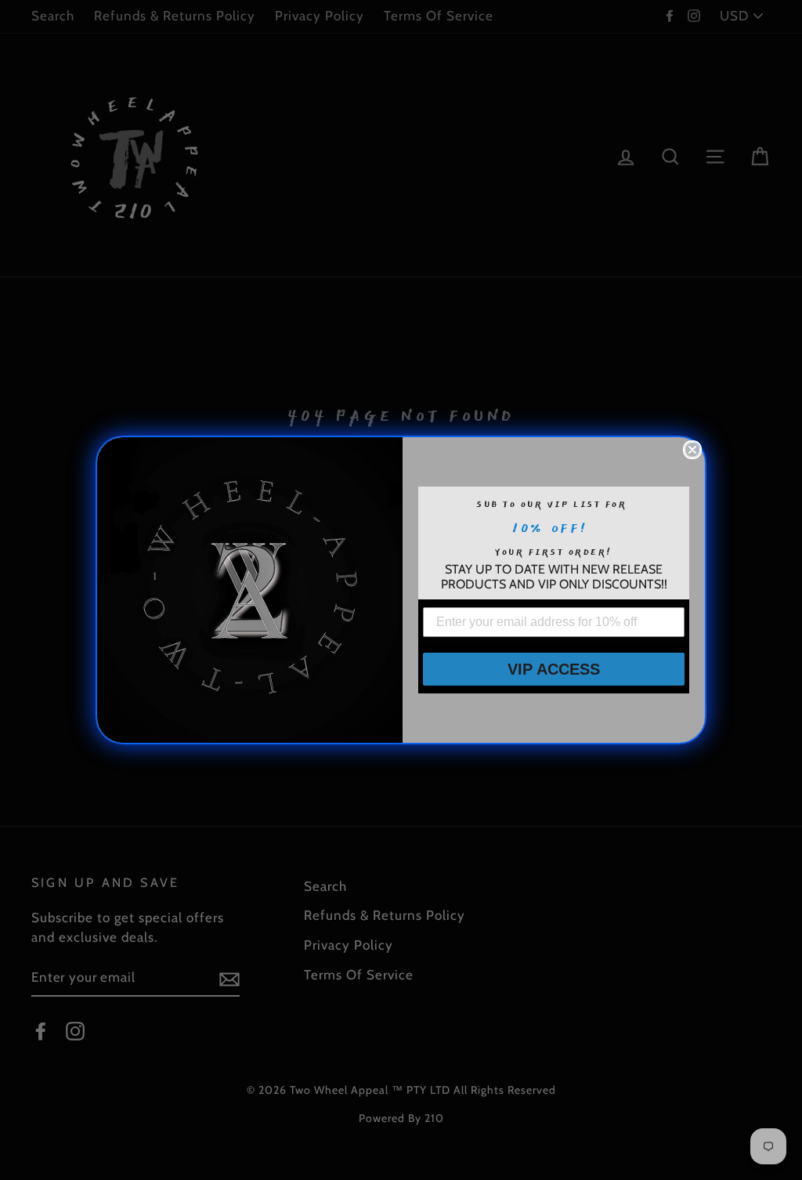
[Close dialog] (692, 450)
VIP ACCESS (554, 669)
